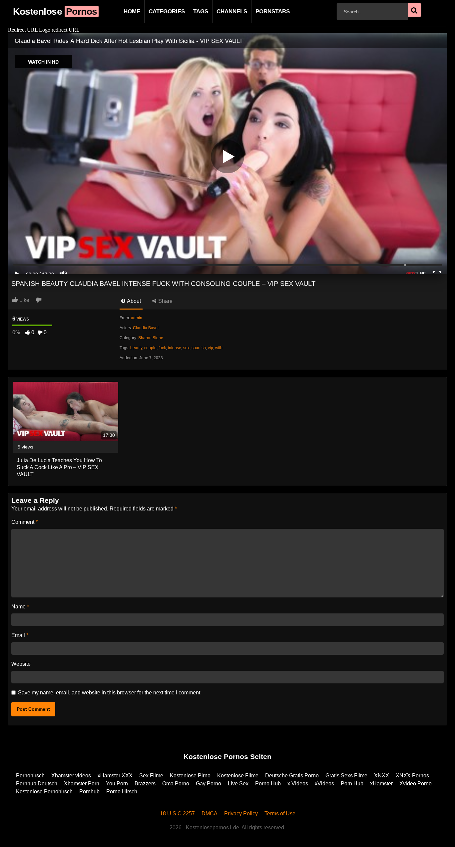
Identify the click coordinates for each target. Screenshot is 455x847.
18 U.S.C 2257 (177, 813)
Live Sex (238, 783)
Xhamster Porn (81, 783)
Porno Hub (268, 783)
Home (121, 11)
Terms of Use (279, 813)
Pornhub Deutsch (36, 783)
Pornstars (262, 11)
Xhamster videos (71, 775)
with (219, 348)
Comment (24, 522)
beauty (136, 348)
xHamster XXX (115, 775)
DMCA (210, 813)
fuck (162, 348)
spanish (199, 348)
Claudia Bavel (146, 328)
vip (210, 348)
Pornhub (89, 791)
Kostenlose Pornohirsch (44, 791)
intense (174, 348)
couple (150, 348)
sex (186, 348)
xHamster (381, 783)
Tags (190, 11)
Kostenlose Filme (237, 775)
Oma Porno (175, 783)
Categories (156, 11)
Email (19, 635)
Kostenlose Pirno (190, 775)
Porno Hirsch (121, 791)
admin (136, 318)
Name (20, 606)
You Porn (117, 783)
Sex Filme (151, 775)
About (133, 301)
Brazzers (145, 783)
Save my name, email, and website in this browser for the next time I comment (109, 692)
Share (165, 301)
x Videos (297, 783)
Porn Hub (352, 783)
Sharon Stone (150, 338)
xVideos (324, 783)
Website (21, 664)
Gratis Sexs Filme (346, 775)
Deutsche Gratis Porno (292, 775)
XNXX (381, 775)
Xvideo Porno (415, 783)
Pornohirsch (30, 775)
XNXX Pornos (412, 775)
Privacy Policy (241, 813)
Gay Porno (208, 783)
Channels (221, 11)
